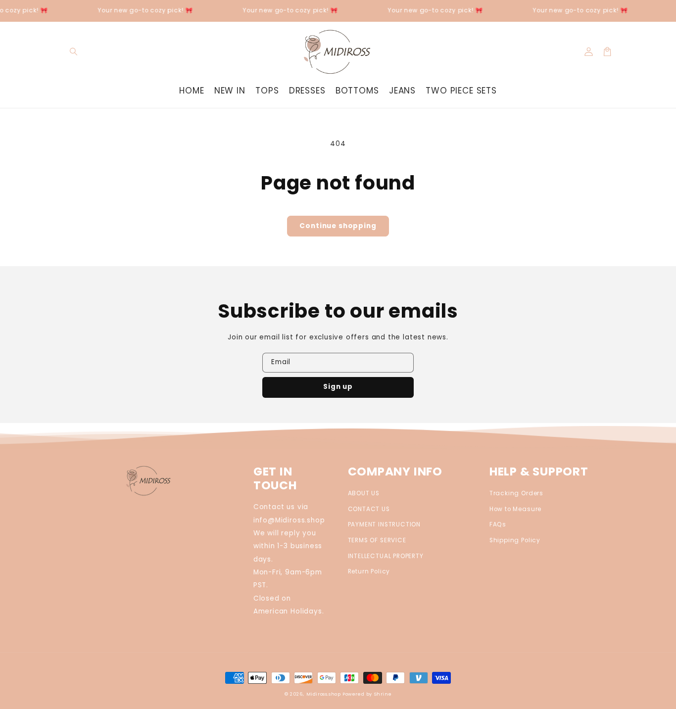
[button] (74, 52)
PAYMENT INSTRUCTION (384, 524)
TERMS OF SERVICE (377, 540)
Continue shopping (337, 226)
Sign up (338, 386)
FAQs (497, 524)
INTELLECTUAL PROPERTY (386, 556)
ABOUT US (364, 493)
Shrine (383, 694)
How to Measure (515, 509)
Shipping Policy (514, 540)
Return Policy (369, 571)
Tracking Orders (516, 493)
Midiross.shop (323, 694)
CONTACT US (369, 509)
